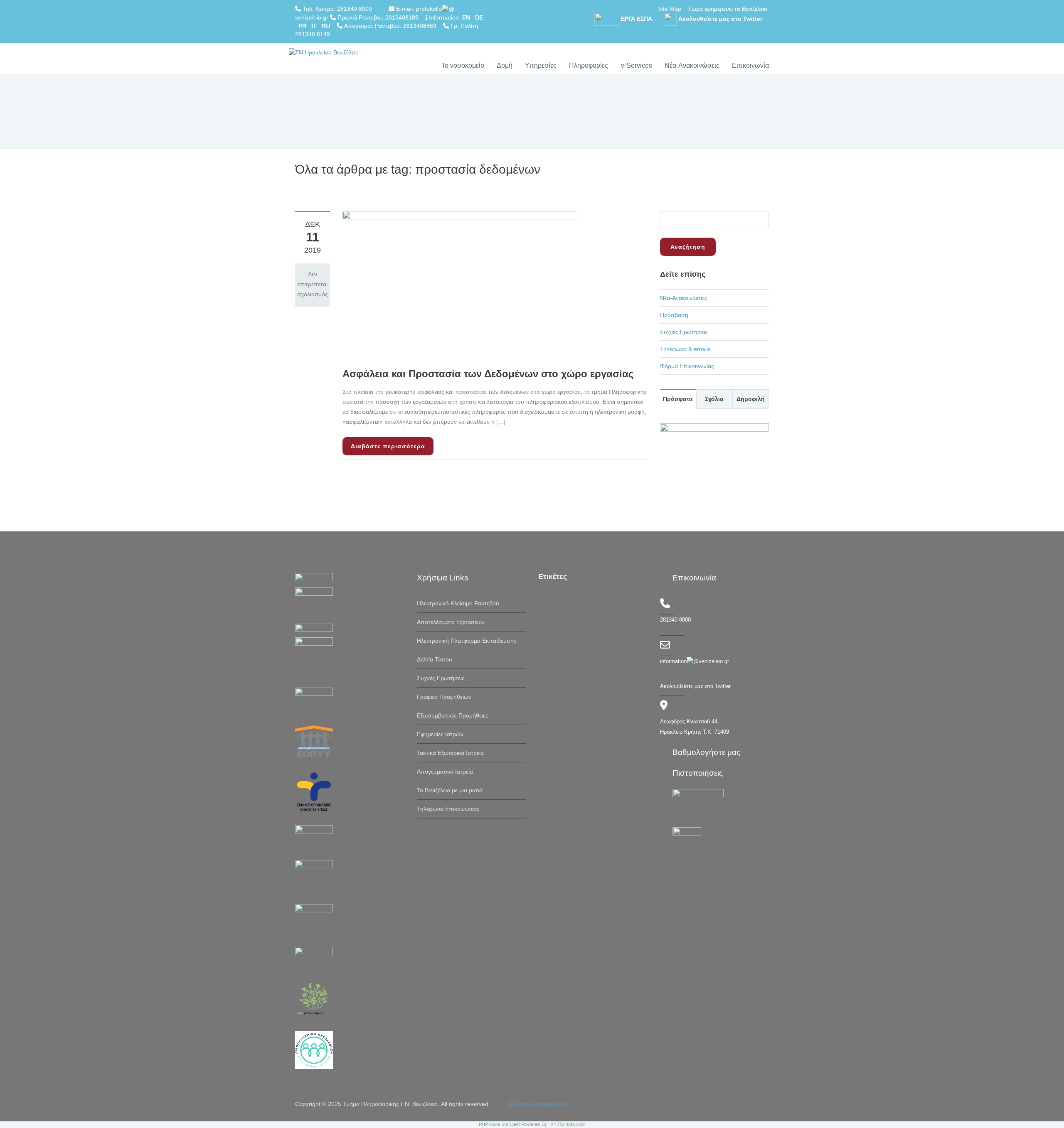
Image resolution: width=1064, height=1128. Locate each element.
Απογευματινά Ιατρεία (445, 771)
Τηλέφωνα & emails (685, 349)
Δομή (504, 65)
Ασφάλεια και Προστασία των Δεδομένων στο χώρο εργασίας (487, 373)
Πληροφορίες (588, 65)
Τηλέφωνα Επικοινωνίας (448, 809)
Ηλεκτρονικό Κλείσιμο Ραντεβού (458, 603)
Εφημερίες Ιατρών (440, 734)
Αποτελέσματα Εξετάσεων (451, 622)
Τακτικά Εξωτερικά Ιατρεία (450, 753)
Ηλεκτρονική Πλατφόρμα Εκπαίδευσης (467, 640)
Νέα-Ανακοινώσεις (692, 65)
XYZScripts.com (568, 1124)
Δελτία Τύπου (434, 659)
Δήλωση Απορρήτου (537, 1104)
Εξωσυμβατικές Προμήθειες (452, 715)
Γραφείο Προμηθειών (444, 696)
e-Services (636, 65)
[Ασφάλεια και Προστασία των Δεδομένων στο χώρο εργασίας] (459, 283)
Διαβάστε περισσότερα (388, 446)
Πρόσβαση (674, 315)
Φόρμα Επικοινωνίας (687, 366)
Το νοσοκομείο (462, 65)
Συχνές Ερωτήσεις (684, 332)
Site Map (669, 8)
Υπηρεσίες (541, 65)
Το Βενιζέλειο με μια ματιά (450, 790)
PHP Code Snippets (499, 1124)
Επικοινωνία (750, 65)
